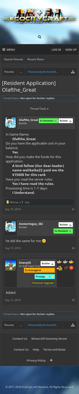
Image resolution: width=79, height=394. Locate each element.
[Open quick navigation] (73, 72)
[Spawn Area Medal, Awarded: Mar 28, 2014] (59, 268)
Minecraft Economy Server (49, 339)
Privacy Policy (36, 360)
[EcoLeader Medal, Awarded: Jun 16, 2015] (59, 262)
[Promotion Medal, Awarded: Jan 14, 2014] (65, 268)
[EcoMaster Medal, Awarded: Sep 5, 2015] (65, 262)
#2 (73, 248)
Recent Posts (35, 59)
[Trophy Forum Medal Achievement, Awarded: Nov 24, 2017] (71, 268)
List (27, 202)
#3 (73, 300)
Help (36, 349)
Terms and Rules (54, 349)
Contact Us (20, 339)
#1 (73, 209)
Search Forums (13, 59)
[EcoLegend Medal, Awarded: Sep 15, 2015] (71, 262)
